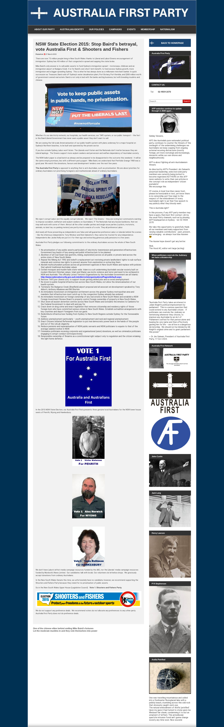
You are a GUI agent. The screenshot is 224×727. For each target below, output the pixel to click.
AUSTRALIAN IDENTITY (72, 29)
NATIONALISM (167, 29)
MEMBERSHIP (148, 29)
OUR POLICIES (96, 29)
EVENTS (131, 29)
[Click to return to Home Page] (170, 46)
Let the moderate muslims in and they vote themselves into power (65, 631)
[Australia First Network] (170, 358)
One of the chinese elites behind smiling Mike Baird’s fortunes (63, 628)
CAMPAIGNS (115, 29)
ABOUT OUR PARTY (44, 29)
